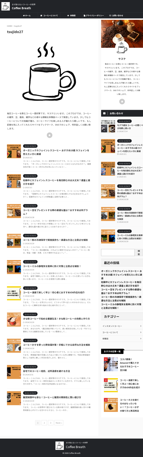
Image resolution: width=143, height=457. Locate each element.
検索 (139, 252)
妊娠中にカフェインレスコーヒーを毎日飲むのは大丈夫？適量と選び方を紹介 (130, 170)
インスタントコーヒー (112, 326)
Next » (59, 422)
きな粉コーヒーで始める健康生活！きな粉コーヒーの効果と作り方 (56, 318)
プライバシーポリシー (94, 15)
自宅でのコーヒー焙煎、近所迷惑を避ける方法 (46, 371)
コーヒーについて (50, 15)
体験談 (73, 15)
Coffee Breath (21, 8)
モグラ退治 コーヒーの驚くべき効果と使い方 (130, 127)
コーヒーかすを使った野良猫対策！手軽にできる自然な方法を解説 (56, 344)
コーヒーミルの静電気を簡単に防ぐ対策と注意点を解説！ (52, 266)
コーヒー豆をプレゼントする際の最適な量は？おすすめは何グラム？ (130, 193)
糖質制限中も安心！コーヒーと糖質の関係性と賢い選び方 (52, 397)
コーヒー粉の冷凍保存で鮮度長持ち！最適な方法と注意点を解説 (55, 239)
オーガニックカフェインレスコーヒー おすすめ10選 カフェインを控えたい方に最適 (130, 148)
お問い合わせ (117, 15)
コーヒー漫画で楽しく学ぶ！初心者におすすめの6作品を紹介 (54, 292)
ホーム (28, 15)
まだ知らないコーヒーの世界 (77, 442)
